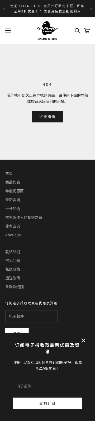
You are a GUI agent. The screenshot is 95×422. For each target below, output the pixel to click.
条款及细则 (14, 286)
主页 (9, 173)
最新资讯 (12, 199)
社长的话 (12, 208)
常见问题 (12, 260)
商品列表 (12, 182)
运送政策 (12, 277)
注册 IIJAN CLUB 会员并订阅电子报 (41, 5)
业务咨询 (12, 226)
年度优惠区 (14, 190)
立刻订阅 (47, 403)
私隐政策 (12, 269)
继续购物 (47, 116)
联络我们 (12, 251)
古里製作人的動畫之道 (23, 217)
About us (13, 234)
